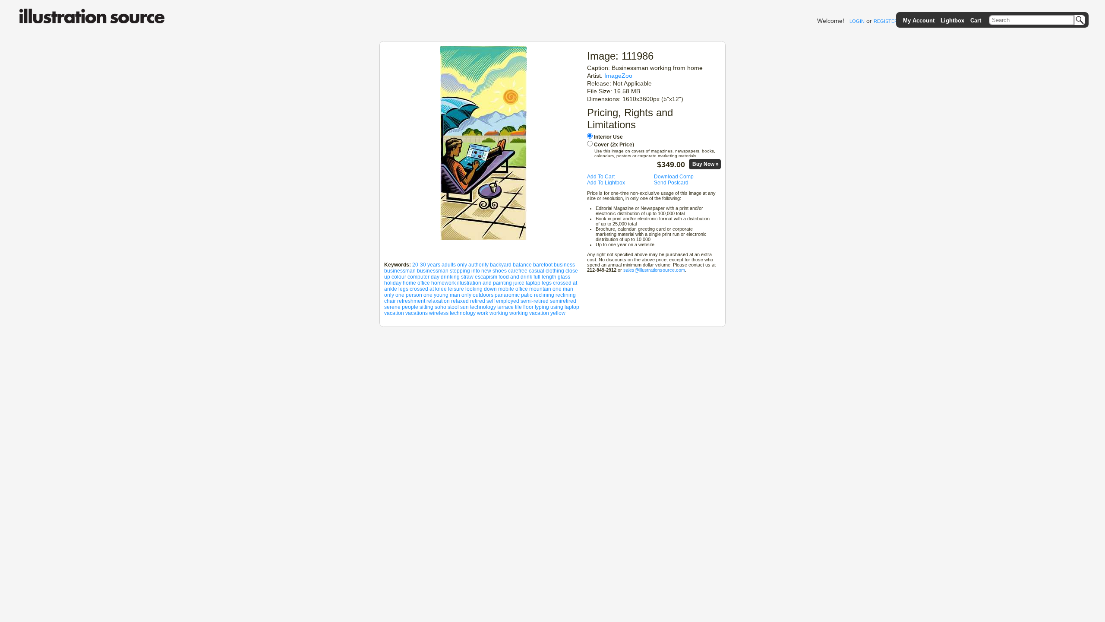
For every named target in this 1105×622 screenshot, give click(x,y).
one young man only (447, 295)
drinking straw (457, 277)
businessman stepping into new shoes (462, 271)
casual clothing (546, 271)
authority (478, 265)
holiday (392, 283)
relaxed (460, 301)
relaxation (438, 301)
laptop (533, 283)
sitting (426, 307)
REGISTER (886, 21)
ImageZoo (618, 75)
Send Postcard (671, 183)
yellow (557, 313)
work (482, 313)
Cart (975, 20)
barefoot (542, 265)
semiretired (563, 301)
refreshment (411, 301)
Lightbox (952, 20)
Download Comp (674, 177)
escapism (486, 277)
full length (545, 277)
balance (522, 265)
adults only (454, 265)
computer (418, 277)
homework (443, 283)
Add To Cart (601, 177)
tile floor (524, 307)
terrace (505, 307)
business (564, 265)
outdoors (483, 295)
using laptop (564, 307)
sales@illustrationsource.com (654, 270)
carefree (517, 271)
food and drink (515, 277)
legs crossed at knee (422, 289)
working (498, 313)
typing (542, 307)
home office (416, 283)
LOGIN (857, 21)
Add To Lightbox (606, 183)
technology (483, 307)
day (435, 277)
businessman (400, 271)
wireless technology (452, 313)
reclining (544, 295)
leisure (456, 289)
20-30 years (426, 265)
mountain (540, 289)
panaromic (507, 295)
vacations (416, 313)
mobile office (513, 289)
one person (408, 295)
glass (564, 277)
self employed (502, 301)
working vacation (529, 313)
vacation (394, 313)
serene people (401, 307)
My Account (919, 20)
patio (527, 295)
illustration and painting (484, 283)
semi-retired (535, 301)
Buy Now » (705, 164)
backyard (500, 265)
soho (440, 307)
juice (518, 283)
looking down (481, 289)
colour (398, 277)
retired (477, 301)
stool (453, 307)
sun (464, 307)
